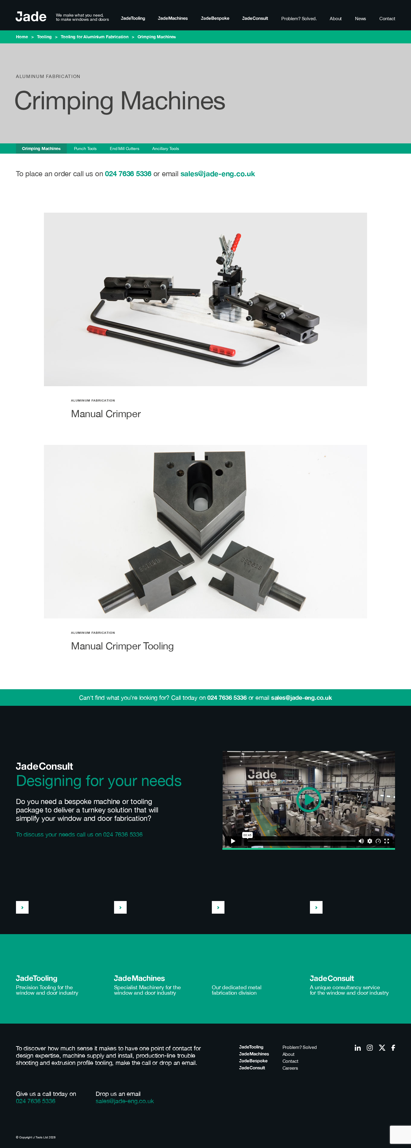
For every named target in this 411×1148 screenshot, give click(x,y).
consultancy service (356, 987)
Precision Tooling (36, 987)
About (336, 18)
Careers (290, 1068)
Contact (387, 18)
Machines (173, 18)
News (360, 18)
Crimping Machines (41, 148)
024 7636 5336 (128, 173)
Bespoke (215, 18)
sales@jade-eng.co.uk (218, 173)
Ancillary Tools (165, 148)
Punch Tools (85, 148)
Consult (255, 18)
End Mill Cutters (124, 148)
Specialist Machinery (139, 987)
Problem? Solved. (299, 18)
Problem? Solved (300, 1047)
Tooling (133, 18)
